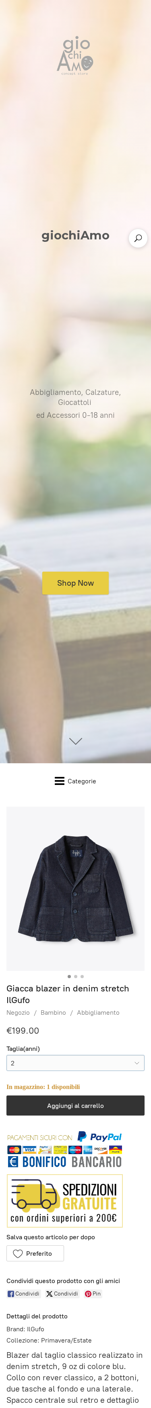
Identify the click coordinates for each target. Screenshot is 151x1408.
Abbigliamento (98, 1012)
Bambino (53, 1012)
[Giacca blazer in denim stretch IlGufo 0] (75, 889)
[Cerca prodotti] (138, 238)
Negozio (18, 1012)
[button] (35, 1253)
